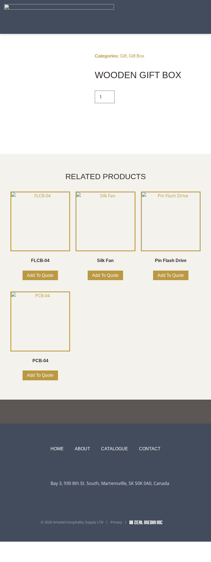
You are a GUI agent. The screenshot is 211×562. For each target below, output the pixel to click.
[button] (201, 17)
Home (57, 448)
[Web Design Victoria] (150, 522)
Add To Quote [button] (40, 275)
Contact (149, 448)
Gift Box (136, 56)
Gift (123, 56)
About (82, 448)
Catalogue (114, 448)
